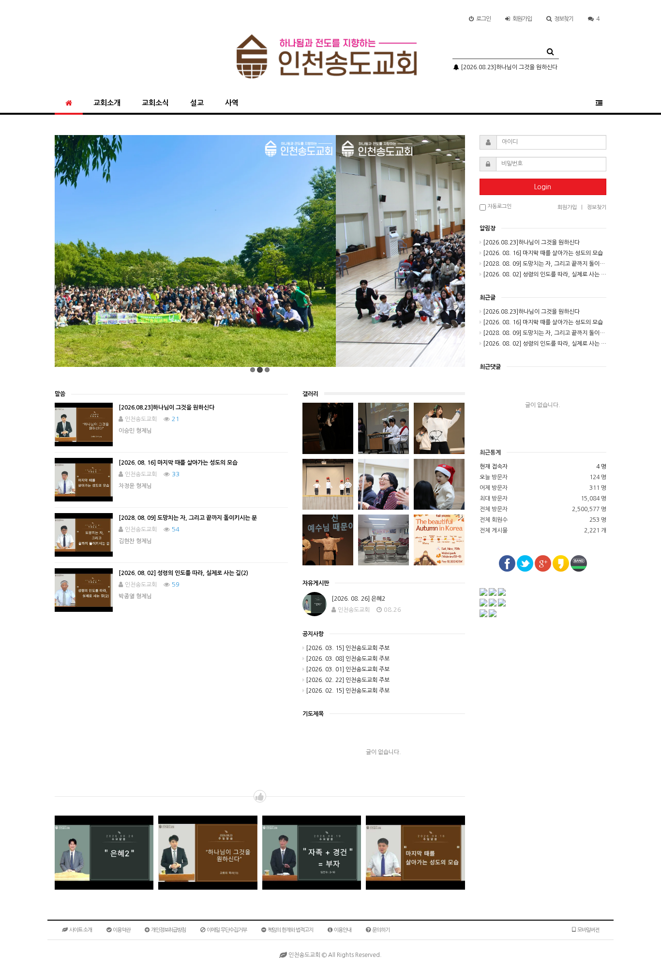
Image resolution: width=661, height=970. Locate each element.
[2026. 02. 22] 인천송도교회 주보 (348, 680)
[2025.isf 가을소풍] (439, 540)
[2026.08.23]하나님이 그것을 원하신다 (508, 67)
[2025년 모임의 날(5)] (439, 428)
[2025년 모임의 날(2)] (439, 484)
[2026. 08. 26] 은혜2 (358, 599)
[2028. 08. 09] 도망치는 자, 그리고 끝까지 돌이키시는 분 (188, 518)
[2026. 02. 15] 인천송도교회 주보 (348, 691)
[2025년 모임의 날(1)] (327, 540)
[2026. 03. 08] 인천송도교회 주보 (348, 659)
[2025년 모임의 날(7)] (327, 428)
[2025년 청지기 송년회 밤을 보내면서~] (383, 540)
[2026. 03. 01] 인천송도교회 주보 (348, 669)
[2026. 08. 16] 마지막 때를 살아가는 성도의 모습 (178, 463)
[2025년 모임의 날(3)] (383, 484)
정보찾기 (563, 19)
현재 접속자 (494, 467)
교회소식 (155, 102)
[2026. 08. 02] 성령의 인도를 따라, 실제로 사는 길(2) (183, 573)
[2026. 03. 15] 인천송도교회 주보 (348, 648)
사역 (232, 102)
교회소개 (106, 102)
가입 (522, 19)
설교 (197, 102)
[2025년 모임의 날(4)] (327, 484)
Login (542, 186)
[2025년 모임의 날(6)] (383, 428)
